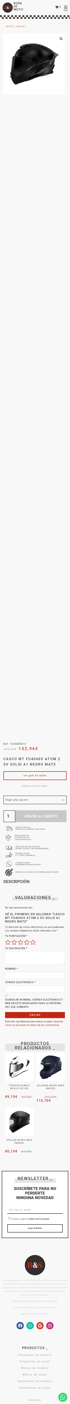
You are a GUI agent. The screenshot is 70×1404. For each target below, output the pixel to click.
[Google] (40, 1325)
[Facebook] (20, 1325)
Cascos (20, 26)
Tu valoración (16, 948)
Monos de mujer (35, 1374)
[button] (61, 39)
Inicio (9, 26)
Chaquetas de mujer (35, 1361)
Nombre (11, 968)
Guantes (35, 1399)
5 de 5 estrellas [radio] (33, 942)
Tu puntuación (16, 936)
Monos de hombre (35, 1368)
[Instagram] (50, 1325)
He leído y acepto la (30, 1219)
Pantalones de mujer (35, 1387)
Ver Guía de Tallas (35, 775)
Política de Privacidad (39, 1219)
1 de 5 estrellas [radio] (8, 942)
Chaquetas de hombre (35, 1355)
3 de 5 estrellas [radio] (20, 942)
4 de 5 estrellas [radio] (27, 942)
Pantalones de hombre (35, 1381)
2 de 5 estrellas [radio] (14, 942)
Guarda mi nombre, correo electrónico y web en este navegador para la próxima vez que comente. (34, 1003)
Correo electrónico (20, 982)
